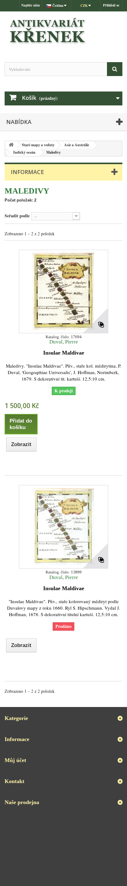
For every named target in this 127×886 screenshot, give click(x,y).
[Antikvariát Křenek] (63, 31)
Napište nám (30, 5)
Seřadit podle (17, 215)
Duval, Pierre (63, 342)
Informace (27, 172)
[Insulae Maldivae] (63, 291)
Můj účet (15, 760)
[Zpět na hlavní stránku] (11, 145)
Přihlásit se (111, 5)
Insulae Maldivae (63, 353)
